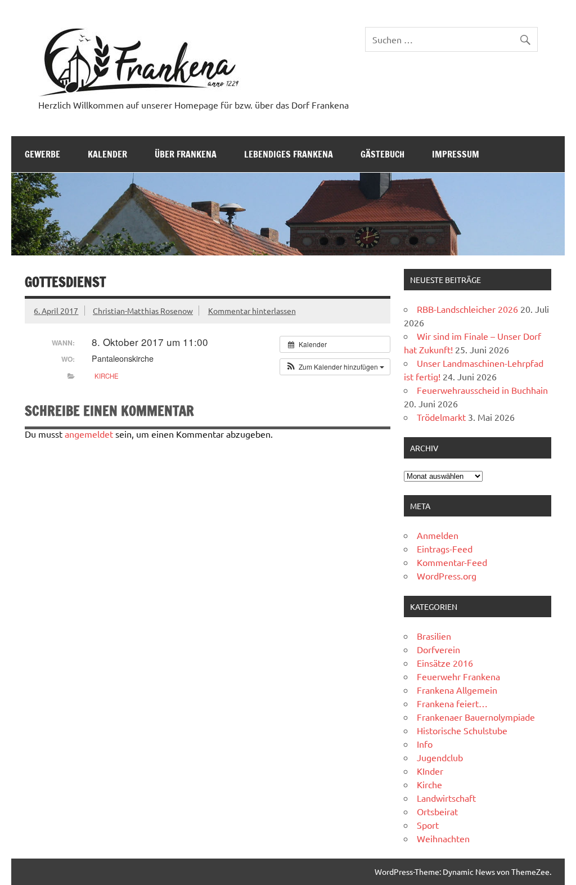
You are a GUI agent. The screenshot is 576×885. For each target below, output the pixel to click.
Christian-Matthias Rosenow (143, 311)
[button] (335, 367)
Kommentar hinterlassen (252, 311)
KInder (430, 770)
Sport (428, 824)
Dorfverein (438, 649)
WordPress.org (446, 575)
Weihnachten (443, 838)
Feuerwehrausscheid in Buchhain (482, 390)
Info (425, 743)
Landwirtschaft (446, 797)
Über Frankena (186, 154)
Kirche (106, 375)
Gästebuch (382, 154)
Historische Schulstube (462, 730)
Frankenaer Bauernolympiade (476, 716)
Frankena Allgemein (457, 689)
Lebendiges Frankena (288, 154)
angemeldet (89, 433)
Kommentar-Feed (452, 562)
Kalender (107, 154)
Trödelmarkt (441, 417)
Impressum (455, 154)
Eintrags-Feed (444, 548)
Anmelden (437, 535)
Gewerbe (42, 154)
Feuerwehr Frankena (458, 676)
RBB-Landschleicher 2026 (467, 309)
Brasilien (434, 635)
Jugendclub (440, 757)
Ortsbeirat (437, 811)
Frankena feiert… (452, 703)
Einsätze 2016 (445, 662)
